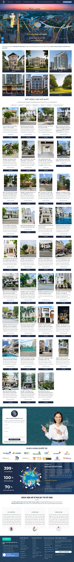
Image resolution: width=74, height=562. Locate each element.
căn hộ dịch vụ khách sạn (37, 95)
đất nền (60, 95)
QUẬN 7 (34, 545)
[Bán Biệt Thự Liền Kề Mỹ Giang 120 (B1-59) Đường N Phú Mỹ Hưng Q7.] (46, 281)
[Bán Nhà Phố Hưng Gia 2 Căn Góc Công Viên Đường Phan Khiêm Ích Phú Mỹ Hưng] (63, 248)
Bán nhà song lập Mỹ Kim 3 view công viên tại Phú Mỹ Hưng (27, 127)
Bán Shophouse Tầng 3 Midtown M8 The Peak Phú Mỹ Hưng (45, 392)
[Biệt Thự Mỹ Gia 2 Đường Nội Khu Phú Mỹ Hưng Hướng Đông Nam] (10, 281)
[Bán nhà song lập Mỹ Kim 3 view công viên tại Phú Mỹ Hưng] (28, 116)
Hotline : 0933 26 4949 (20, 441)
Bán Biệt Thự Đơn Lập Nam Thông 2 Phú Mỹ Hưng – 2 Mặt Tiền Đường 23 (63, 325)
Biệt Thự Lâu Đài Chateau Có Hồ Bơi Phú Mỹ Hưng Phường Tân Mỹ (10, 358)
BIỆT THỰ (23, 541)
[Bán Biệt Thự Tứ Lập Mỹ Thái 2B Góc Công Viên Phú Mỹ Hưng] (28, 248)
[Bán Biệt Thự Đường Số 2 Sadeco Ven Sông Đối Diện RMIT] (28, 381)
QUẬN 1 (34, 539)
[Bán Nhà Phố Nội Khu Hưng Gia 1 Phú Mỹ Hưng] (46, 215)
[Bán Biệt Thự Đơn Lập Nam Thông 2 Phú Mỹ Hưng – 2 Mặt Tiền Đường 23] (63, 315)
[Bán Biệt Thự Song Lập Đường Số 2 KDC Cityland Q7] (63, 281)
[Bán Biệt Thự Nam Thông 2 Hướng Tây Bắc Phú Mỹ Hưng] (46, 315)
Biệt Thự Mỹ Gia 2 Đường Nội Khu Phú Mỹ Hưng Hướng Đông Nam (10, 292)
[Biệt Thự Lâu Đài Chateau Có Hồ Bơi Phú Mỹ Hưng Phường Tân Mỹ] (10, 348)
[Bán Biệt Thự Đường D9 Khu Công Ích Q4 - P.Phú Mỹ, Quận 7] (63, 182)
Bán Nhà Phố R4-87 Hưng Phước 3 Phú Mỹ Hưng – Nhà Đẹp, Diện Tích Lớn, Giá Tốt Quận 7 (63, 358)
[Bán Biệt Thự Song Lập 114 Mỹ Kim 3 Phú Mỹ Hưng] (46, 116)
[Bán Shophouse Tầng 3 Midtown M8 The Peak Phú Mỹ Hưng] (46, 381)
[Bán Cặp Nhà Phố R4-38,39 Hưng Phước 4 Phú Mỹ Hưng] (10, 381)
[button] (71, 41)
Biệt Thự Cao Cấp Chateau (48, 557)
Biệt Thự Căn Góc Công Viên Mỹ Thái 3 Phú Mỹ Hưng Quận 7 (45, 193)
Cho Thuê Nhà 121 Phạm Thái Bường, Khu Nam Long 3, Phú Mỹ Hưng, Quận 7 (63, 160)
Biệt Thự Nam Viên (49, 554)
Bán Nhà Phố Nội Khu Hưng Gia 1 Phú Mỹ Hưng (45, 226)
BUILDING (23, 553)
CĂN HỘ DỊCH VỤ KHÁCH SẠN (24, 548)
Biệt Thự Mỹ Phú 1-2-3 (49, 539)
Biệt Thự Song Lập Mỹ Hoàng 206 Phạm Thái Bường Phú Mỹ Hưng (10, 193)
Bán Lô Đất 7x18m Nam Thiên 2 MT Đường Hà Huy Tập (45, 358)
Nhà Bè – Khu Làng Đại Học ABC (37, 552)
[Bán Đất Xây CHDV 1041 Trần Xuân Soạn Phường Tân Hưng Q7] (28, 348)
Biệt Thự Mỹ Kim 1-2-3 (49, 549)
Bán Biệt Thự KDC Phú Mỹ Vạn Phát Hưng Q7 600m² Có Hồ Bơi (63, 226)
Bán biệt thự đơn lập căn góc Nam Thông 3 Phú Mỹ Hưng (9, 160)
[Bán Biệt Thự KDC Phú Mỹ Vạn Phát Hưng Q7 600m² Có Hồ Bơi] (63, 215)
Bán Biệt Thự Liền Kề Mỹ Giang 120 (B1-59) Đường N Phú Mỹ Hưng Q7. (45, 292)
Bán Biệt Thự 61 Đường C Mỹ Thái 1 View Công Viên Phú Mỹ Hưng (45, 259)
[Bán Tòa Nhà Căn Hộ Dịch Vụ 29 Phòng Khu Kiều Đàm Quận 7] (28, 215)
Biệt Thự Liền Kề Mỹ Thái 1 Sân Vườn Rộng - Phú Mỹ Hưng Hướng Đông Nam (28, 160)
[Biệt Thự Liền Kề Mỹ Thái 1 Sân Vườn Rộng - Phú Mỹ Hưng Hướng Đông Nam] (28, 149)
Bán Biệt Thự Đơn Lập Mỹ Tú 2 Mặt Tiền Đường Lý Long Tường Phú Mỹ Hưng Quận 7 (28, 193)
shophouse (13, 95)
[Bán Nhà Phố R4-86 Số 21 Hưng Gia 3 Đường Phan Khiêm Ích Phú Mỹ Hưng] (10, 248)
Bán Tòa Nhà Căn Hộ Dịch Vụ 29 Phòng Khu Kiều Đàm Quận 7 (28, 226)
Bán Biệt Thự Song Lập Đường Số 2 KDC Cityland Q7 (63, 292)
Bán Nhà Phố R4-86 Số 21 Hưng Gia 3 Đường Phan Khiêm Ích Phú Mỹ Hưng (10, 259)
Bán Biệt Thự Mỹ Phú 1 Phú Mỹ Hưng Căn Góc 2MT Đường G (10, 325)
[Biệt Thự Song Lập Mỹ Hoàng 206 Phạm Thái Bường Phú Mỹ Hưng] (10, 182)
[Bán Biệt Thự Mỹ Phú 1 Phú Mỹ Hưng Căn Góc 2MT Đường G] (10, 315)
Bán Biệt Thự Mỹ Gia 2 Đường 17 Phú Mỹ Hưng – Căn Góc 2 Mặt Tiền (28, 292)
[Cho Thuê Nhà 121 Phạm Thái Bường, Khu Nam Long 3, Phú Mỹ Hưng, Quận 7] (63, 149)
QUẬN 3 (34, 543)
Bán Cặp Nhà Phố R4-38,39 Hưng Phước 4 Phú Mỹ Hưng (10, 392)
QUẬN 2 (34, 541)
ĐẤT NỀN (23, 551)
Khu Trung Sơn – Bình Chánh (37, 556)
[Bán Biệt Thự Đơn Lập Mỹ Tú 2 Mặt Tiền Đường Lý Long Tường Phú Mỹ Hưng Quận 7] (28, 182)
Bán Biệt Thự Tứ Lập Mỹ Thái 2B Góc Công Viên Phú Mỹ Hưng (28, 259)
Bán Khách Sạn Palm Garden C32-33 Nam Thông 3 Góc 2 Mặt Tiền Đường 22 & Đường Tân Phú (28, 325)
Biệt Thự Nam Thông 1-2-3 (49, 552)
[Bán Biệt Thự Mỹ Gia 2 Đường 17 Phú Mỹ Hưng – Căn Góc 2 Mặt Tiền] (28, 281)
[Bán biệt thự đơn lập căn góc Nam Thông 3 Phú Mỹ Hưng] (10, 149)
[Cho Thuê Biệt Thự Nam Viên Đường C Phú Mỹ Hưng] (10, 116)
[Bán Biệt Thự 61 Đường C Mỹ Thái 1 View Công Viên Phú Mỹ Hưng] (46, 248)
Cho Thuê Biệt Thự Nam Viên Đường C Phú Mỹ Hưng (10, 127)
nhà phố (13, 71)
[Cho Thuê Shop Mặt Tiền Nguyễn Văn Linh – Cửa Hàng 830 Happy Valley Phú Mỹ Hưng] (46, 149)
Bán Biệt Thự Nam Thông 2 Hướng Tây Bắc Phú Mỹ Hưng (45, 325)
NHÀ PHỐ (23, 539)
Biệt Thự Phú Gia (48, 541)
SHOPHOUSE (24, 545)
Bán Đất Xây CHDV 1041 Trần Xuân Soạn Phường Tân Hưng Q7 (28, 358)
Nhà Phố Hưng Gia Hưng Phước (49, 544)
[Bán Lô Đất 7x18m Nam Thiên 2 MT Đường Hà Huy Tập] (46, 348)
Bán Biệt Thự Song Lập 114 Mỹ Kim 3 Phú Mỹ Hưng (45, 127)
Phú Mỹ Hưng (36, 548)
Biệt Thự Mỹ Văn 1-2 (49, 547)
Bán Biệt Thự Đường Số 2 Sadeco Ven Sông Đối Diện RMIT (27, 392)
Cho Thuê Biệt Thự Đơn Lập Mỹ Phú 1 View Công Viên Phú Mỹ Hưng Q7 (10, 226)
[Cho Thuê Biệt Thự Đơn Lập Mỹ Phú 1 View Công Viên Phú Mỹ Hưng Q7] (10, 215)
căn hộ (60, 71)
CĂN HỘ (22, 543)
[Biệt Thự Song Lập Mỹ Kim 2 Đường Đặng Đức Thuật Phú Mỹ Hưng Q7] (63, 116)
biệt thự (37, 71)
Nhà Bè (34, 550)
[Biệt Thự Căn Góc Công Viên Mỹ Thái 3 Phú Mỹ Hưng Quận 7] (46, 182)
